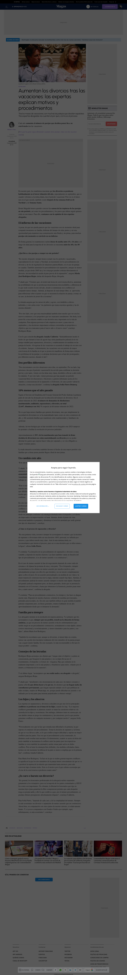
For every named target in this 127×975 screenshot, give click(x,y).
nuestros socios (59, 472)
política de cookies (79, 484)
